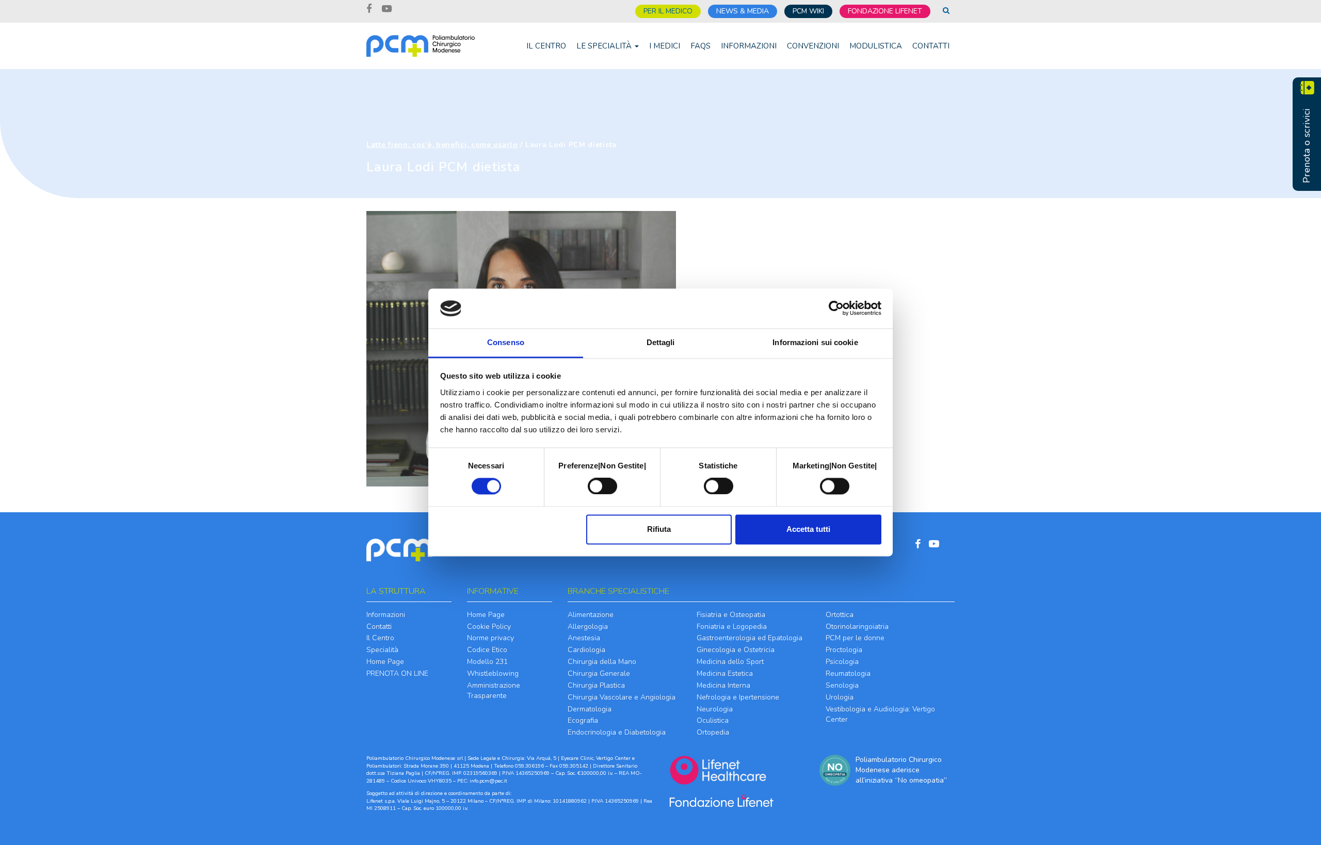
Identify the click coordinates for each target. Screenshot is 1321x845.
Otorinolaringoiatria (857, 626)
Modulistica (875, 46)
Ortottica (839, 615)
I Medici (664, 46)
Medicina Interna (723, 685)
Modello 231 (487, 662)
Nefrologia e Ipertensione (738, 697)
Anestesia (584, 638)
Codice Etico (487, 650)
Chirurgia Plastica (596, 685)
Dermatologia (589, 709)
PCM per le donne (855, 638)
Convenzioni (813, 46)
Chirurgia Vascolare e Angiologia (621, 697)
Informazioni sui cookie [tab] (815, 342)
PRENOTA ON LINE (397, 673)
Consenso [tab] (505, 342)
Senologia (842, 685)
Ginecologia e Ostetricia (736, 650)
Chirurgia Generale (599, 673)
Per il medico (667, 11)
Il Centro (546, 46)
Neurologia (715, 709)
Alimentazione (591, 615)
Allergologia (588, 626)
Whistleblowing (493, 673)
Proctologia (844, 650)
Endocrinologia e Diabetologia (617, 732)
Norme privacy (490, 638)
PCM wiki (808, 11)
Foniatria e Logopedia (732, 626)
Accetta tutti (808, 529)
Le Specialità (605, 46)
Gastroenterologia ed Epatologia (749, 638)
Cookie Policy (489, 626)
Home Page (385, 662)
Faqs (700, 46)
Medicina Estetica (725, 673)
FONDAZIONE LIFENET (885, 11)
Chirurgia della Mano (602, 662)
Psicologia (842, 662)
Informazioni (749, 46)
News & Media (742, 11)
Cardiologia (586, 650)
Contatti (930, 46)
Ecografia (583, 720)
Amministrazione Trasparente (493, 690)
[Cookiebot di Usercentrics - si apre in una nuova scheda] (836, 308)
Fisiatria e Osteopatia (731, 615)
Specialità (382, 650)
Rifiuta (659, 529)
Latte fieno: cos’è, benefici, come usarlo (442, 145)
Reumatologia (848, 673)
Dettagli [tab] (661, 342)
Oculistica (713, 720)
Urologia (839, 697)
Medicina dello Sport (730, 662)
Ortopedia (713, 732)
